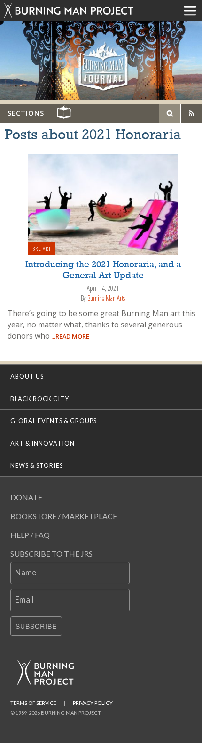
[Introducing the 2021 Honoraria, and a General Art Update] (103, 203)
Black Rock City (39, 398)
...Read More (69, 336)
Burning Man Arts (106, 298)
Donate (26, 497)
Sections (26, 112)
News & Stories (36, 465)
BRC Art (41, 248)
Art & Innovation (42, 443)
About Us (27, 376)
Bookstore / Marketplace (63, 515)
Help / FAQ (30, 534)
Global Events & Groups (53, 421)
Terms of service (33, 703)
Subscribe (36, 626)
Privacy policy (93, 703)
